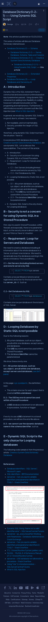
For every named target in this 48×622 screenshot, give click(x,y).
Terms (34, 593)
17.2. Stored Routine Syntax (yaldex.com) (25, 550)
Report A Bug (40, 596)
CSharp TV (38, 599)
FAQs (8, 599)
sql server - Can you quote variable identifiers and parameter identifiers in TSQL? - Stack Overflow (23, 479)
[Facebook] (4, 587)
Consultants (24, 596)
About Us (7, 593)
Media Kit (40, 593)
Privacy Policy (26, 593)
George (10, 24)
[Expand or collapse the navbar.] (3, 3)
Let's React (16, 603)
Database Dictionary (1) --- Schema (22, 48)
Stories (31, 599)
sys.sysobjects (21, 383)
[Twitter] (10, 587)
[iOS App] (37, 587)
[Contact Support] (43, 587)
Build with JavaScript (32, 606)
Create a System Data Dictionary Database (22, 143)
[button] (44, 3)
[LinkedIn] (15, 587)
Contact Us (16, 593)
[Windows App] (26, 587)
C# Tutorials (14, 596)
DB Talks (8, 603)
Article (41, 30)
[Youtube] (21, 587)
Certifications (16, 599)
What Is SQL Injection (24, 111)
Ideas (32, 596)
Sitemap (25, 599)
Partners (6, 596)
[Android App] (32, 587)
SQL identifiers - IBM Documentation (23, 474)
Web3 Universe (26, 603)
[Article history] (16, 24)
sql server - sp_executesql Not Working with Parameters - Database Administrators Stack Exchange (25, 536)
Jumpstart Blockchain (16, 606)
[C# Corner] (8, 3)
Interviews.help (38, 603)
